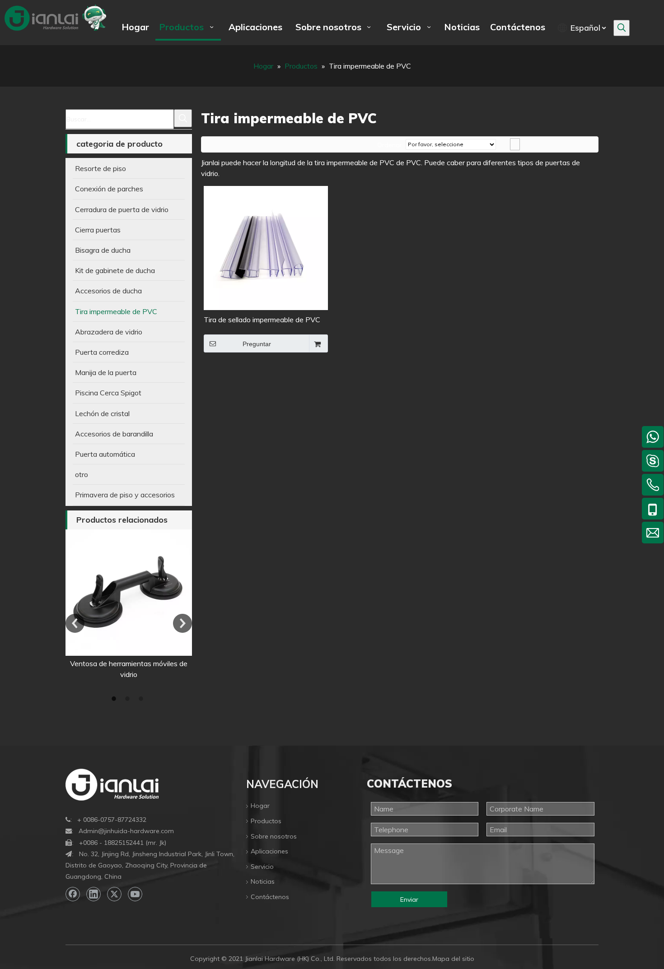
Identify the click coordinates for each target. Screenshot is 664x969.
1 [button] (115, 698)
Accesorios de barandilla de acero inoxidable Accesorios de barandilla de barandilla (136, 674)
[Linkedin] (93, 894)
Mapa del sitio (453, 959)
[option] (136, 610)
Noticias (263, 881)
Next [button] (182, 623)
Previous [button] (74, 623)
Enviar (409, 899)
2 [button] (128, 698)
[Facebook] (72, 894)
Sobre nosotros (274, 836)
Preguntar (257, 344)
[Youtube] (135, 894)
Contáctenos (270, 897)
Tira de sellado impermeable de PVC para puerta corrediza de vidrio (262, 320)
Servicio (262, 866)
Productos (266, 821)
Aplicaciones (269, 851)
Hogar (260, 806)
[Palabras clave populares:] (621, 28)
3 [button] (142, 698)
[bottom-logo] (112, 785)
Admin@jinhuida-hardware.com (126, 831)
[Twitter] (114, 894)
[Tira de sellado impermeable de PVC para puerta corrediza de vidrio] (266, 247)
